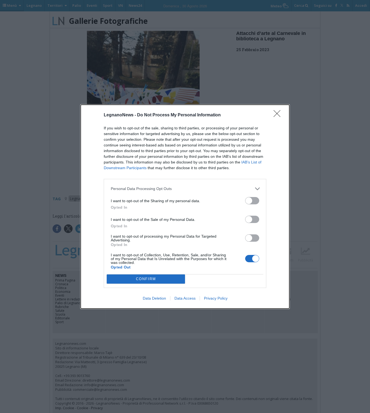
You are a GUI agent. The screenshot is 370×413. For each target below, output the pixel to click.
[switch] (252, 200)
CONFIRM (146, 279)
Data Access (185, 298)
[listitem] (185, 189)
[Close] (279, 115)
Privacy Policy (216, 298)
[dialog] (185, 207)
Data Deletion (154, 298)
